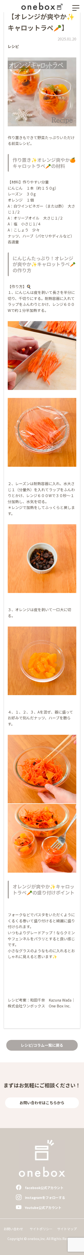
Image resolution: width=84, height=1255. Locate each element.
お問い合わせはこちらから (42, 1102)
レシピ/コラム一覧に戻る (42, 1045)
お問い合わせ (13, 1228)
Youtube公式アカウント (43, 1207)
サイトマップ (67, 1228)
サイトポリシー (41, 1228)
